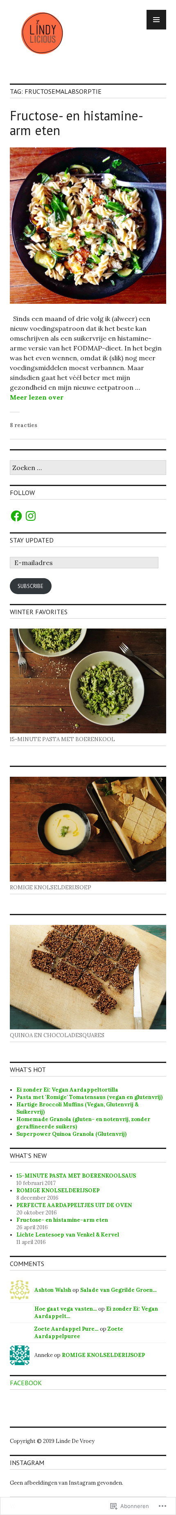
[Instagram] (30, 515)
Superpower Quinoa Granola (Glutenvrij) (71, 1134)
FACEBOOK (26, 1383)
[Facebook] (16, 515)
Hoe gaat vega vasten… (65, 1308)
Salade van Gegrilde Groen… (118, 1290)
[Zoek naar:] (88, 468)
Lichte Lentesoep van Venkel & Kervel (67, 1234)
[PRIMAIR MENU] (156, 19)
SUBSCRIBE (30, 586)
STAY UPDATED (32, 540)
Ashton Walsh (52, 1290)
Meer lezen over (36, 397)
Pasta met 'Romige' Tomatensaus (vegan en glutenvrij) (89, 1097)
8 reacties (23, 425)
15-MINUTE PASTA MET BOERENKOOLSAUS (76, 1175)
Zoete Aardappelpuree (78, 1332)
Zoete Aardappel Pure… (66, 1328)
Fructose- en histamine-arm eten (76, 123)
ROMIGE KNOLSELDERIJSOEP (57, 1190)
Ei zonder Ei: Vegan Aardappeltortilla (67, 1089)
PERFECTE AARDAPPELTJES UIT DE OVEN (74, 1205)
